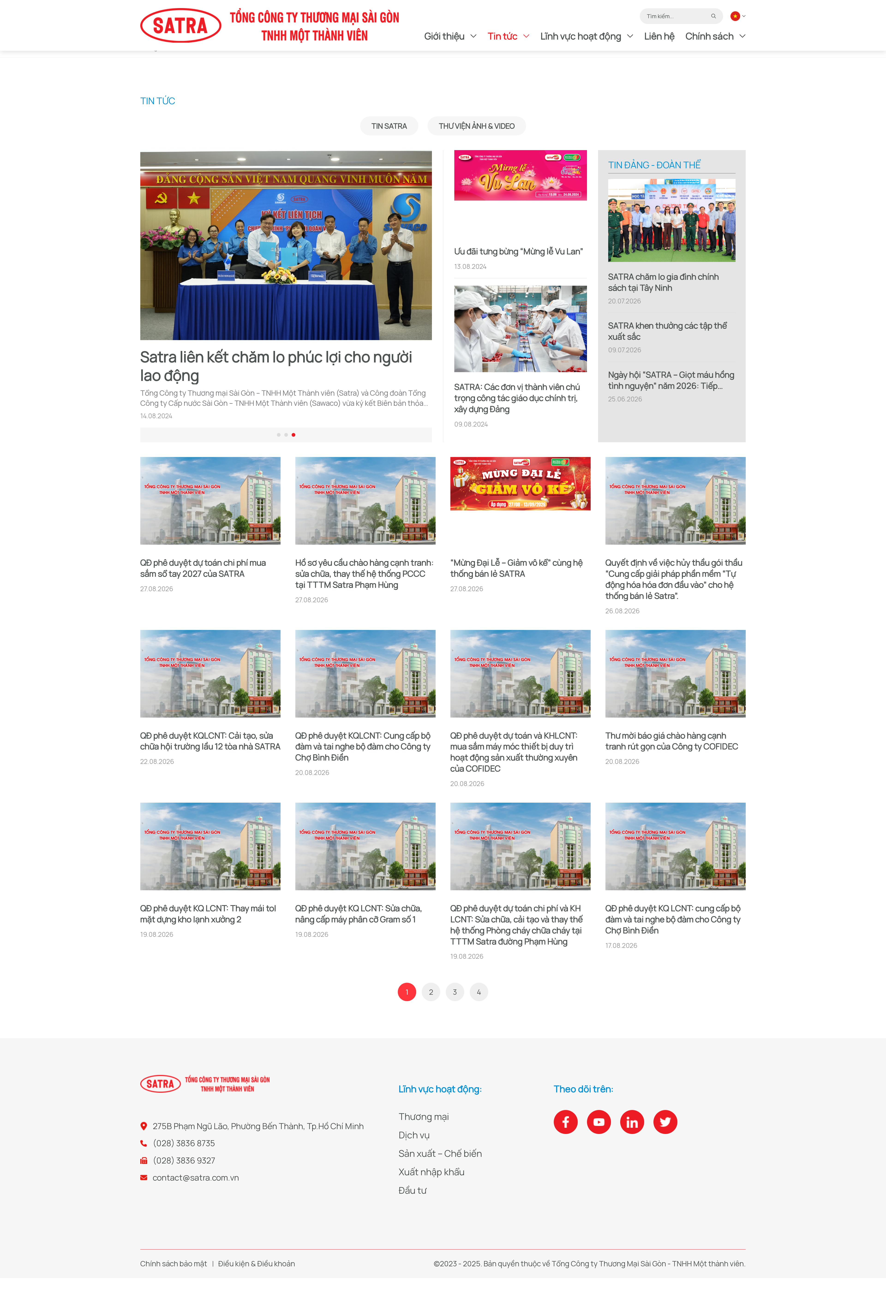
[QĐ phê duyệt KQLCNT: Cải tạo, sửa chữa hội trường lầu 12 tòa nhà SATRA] (210, 675)
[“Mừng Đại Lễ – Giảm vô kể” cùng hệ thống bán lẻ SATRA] (520, 502)
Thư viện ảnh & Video (477, 126)
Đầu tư (413, 1190)
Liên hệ (659, 36)
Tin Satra (389, 126)
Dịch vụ (414, 1134)
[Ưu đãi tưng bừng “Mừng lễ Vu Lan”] (520, 193)
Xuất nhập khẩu (432, 1171)
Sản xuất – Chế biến (440, 1153)
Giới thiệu (445, 36)
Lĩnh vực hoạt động (581, 36)
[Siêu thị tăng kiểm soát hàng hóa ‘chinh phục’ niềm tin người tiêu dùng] (286, 245)
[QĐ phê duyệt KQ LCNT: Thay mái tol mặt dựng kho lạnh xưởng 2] (210, 848)
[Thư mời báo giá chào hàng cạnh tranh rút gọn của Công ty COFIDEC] (675, 675)
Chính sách (710, 36)
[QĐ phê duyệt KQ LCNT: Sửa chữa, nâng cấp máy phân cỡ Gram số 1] (365, 848)
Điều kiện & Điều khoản (256, 1263)
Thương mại (424, 1116)
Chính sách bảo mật (173, 1263)
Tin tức (503, 36)
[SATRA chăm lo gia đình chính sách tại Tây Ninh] (672, 220)
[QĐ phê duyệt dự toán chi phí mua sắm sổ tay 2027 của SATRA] (210, 502)
